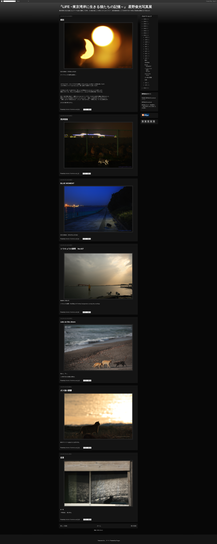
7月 (146, 49)
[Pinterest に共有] (90, 109)
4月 (146, 56)
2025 (145, 19)
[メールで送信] (84, 109)
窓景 (62, 458)
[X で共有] (87, 109)
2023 (145, 23)
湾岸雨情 (64, 119)
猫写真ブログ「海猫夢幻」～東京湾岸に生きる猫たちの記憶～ (149, 106)
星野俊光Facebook (147, 102)
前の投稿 (133, 526)
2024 (145, 21)
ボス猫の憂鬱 (66, 390)
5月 (146, 53)
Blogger (118, 540)
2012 (145, 88)
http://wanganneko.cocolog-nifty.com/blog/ (89, 303)
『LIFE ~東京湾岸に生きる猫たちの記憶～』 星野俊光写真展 (107, 7)
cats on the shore (67, 322)
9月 (146, 44)
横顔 (62, 20)
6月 (146, 51)
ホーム (99, 526)
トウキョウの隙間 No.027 (72, 249)
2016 (145, 28)
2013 (145, 35)
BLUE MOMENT (67, 183)
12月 (146, 37)
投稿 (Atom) (100, 530)
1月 (146, 85)
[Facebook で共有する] (89, 109)
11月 (146, 39)
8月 (146, 46)
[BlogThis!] (86, 109)
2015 (145, 30)
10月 (146, 42)
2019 (145, 26)
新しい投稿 (63, 526)
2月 (146, 82)
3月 (146, 58)
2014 (145, 33)
